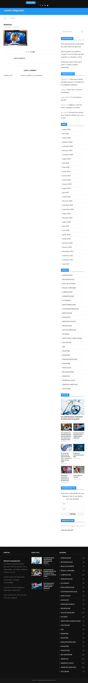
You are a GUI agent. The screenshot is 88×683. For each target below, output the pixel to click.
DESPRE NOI (20, 17)
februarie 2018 (67, 243)
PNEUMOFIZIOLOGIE (69, 359)
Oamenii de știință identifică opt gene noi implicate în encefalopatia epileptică (72, 82)
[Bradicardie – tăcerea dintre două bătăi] (78, 447)
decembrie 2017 (67, 251)
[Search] (83, 16)
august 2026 (66, 129)
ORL (63, 347)
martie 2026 (66, 138)
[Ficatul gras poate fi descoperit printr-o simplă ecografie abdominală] (78, 427)
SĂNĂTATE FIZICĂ (68, 380)
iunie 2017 (65, 264)
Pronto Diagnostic (19, 58)
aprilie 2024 (66, 171)
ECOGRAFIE (66, 300)
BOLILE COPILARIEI (69, 288)
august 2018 (66, 222)
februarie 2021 (67, 201)
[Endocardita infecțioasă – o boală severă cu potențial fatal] (66, 469)
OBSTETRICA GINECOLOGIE (72, 338)
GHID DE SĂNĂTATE (65, 17)
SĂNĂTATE (66, 376)
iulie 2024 (65, 163)
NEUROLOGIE (67, 326)
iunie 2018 (65, 230)
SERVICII (33, 17)
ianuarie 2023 (67, 184)
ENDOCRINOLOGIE (69, 305)
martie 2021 (66, 197)
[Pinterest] (81, 24)
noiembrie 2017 (67, 256)
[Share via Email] (33, 52)
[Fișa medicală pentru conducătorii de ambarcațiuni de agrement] (72, 407)
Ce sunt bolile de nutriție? (77, 476)
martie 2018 (66, 239)
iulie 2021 (65, 192)
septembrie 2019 (68, 209)
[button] (37, 2)
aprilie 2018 (66, 234)
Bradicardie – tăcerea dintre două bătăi (78, 455)
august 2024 (66, 159)
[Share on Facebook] (28, 52)
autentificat (16, 75)
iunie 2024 (65, 167)
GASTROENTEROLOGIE (70, 309)
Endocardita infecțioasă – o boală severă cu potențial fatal (65, 478)
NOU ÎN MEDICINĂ (69, 330)
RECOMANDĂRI (68, 372)
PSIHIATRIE (66, 363)
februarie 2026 (67, 142)
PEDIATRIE (66, 351)
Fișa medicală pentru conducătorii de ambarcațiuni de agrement (72, 418)
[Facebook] (77, 24)
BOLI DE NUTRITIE (69, 284)
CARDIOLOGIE (67, 292)
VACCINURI (66, 389)
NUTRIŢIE (65, 334)
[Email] (47, 5)
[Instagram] (42, 5)
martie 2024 (66, 176)
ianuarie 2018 (67, 247)
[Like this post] (26, 52)
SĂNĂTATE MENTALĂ (70, 384)
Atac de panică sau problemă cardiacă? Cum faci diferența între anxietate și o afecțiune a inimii (72, 54)
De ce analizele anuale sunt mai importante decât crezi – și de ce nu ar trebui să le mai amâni (66, 457)
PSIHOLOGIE (66, 368)
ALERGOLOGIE (67, 275)
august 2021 (66, 188)
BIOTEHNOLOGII (68, 279)
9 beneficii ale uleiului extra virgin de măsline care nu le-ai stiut (72, 115)
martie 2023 (66, 180)
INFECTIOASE (67, 313)
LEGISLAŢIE (66, 317)
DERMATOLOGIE (68, 296)
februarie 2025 (67, 150)
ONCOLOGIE (66, 342)
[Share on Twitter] (30, 52)
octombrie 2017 (67, 260)
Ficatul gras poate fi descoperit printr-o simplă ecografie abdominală (71, 64)
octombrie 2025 (67, 146)
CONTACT (47, 17)
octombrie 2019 (67, 205)
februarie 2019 (67, 218)
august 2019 (66, 213)
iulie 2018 (65, 226)
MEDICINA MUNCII (69, 321)
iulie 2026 (65, 133)
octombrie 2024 (67, 155)
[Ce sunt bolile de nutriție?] (78, 469)
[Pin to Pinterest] (32, 52)
